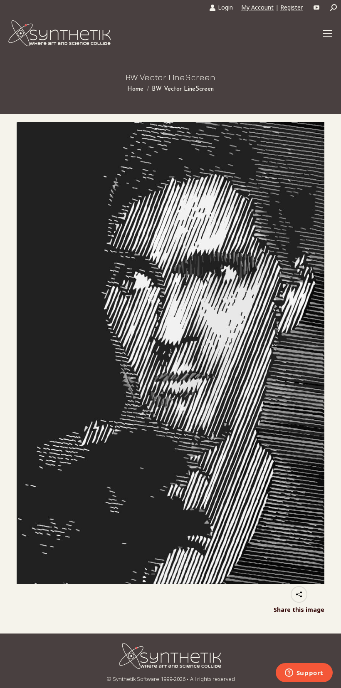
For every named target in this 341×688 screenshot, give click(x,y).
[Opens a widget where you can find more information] (304, 673)
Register (291, 7)
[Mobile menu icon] (328, 33)
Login (225, 7)
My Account (257, 7)
